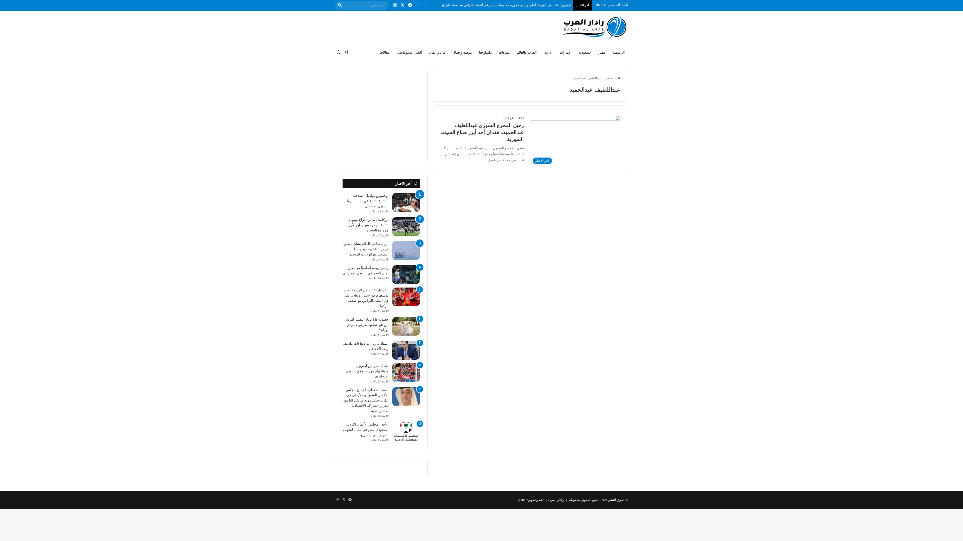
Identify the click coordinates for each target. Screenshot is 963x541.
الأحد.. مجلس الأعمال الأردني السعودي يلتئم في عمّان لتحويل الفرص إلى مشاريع (365, 430)
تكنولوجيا (485, 52)
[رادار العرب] (594, 27)
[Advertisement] (431, 27)
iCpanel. (520, 500)
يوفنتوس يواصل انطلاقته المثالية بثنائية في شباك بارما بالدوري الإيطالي (367, 201)
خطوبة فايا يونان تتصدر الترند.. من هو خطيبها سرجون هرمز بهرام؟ (366, 325)
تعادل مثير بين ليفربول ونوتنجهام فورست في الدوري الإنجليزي (366, 371)
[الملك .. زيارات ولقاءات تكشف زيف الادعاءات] (406, 350)
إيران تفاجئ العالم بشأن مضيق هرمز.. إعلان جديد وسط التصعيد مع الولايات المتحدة (365, 249)
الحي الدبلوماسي (409, 52)
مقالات (385, 52)
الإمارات (565, 52)
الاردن (548, 52)
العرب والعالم (527, 52)
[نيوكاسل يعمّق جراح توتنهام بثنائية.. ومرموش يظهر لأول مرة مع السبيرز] (406, 226)
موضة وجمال (462, 52)
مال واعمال (437, 52)
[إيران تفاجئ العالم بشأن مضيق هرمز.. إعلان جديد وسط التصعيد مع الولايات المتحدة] (406, 250)
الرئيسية (619, 52)
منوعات (504, 52)
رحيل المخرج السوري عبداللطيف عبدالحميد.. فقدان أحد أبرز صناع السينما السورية (482, 132)
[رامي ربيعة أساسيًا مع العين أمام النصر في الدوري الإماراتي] (406, 274)
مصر (602, 52)
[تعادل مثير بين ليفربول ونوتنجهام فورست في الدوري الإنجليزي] (406, 372)
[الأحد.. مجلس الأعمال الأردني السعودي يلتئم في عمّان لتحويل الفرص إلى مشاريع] (406, 431)
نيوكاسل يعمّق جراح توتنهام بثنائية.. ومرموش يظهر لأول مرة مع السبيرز (368, 225)
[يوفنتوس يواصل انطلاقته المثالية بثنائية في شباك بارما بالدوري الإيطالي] (406, 202)
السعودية (585, 52)
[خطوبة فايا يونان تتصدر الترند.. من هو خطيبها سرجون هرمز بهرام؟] (406, 326)
